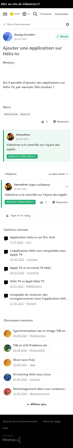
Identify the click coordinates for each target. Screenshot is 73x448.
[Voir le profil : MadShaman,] (7, 333)
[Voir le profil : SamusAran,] (10, 137)
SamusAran (23, 134)
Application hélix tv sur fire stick (32, 237)
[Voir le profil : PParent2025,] (7, 348)
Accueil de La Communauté (20, 421)
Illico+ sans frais (24, 360)
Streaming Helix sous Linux (32, 374)
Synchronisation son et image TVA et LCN (39, 331)
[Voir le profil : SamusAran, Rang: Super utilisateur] (8, 186)
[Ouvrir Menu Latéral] (5, 14)
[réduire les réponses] (36, 181)
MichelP (31, 303)
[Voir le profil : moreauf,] (7, 377)
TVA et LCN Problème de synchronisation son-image (32, 345)
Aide (5, 428)
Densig (18, 34)
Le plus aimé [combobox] (58, 174)
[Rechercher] (35, 14)
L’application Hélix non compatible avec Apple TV (38, 253)
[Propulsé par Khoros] (36, 439)
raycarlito (33, 272)
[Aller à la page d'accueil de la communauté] (15, 14)
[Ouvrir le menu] (67, 24)
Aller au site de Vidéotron (19, 4)
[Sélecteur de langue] (26, 14)
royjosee (32, 259)
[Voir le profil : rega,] (7, 362)
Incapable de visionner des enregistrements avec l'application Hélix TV (38, 297)
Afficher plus (38, 404)
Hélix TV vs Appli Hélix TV (27, 281)
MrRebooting (34, 286)
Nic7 (28, 242)
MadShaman (38, 335)
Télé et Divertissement (18, 24)
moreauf (35, 379)
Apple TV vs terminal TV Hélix (30, 268)
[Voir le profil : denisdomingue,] (7, 391)
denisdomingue (39, 393)
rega (32, 364)
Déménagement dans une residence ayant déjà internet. (39, 389)
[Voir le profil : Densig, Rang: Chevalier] (7, 36)
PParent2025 (37, 350)
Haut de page (52, 421)
